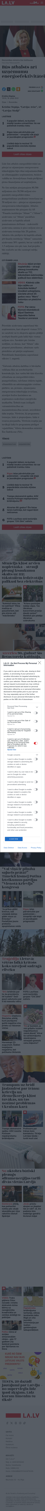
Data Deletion (9, 848)
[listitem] (22, 707)
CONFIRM (13, 839)
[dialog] (22, 755)
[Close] (40, 663)
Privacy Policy (36, 848)
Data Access (22, 848)
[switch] (36, 713)
